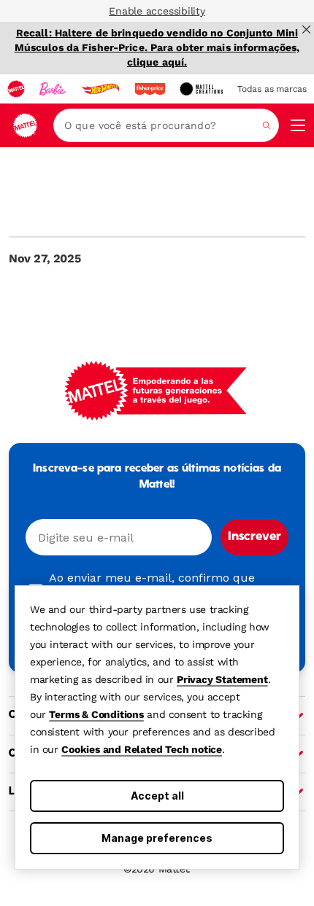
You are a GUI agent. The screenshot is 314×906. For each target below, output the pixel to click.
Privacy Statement (222, 679)
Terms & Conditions (96, 714)
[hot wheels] (100, 89)
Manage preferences (157, 838)
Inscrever (254, 537)
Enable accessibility (157, 11)
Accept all (157, 795)
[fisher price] (150, 89)
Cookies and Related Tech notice (141, 749)
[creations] (201, 89)
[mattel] (16, 89)
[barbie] (53, 89)
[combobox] (166, 125)
